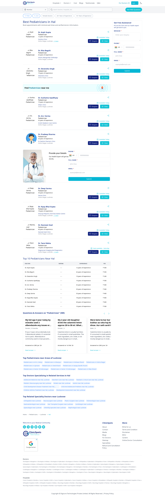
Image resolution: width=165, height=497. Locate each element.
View (106, 41)
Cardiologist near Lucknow (83, 404)
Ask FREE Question (133, 10)
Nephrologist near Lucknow (77, 408)
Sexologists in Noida (28, 472)
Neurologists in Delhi (124, 472)
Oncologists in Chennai (72, 461)
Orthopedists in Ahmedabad (44, 464)
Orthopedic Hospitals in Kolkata (48, 483)
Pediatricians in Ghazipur (53, 362)
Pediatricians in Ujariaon (32, 366)
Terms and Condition (129, 430)
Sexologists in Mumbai (115, 469)
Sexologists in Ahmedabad (54, 472)
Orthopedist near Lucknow (32, 401)
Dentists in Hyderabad (93, 464)
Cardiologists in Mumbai (44, 469)
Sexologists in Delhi (40, 472)
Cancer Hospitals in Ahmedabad (96, 480)
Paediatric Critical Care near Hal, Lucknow (89, 380)
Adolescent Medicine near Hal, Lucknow (36, 380)
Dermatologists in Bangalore (64, 467)
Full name (73, 160)
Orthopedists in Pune (100, 461)
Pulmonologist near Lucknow (96, 401)
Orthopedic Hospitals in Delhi (30, 483)
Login (133, 3)
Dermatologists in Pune (95, 467)
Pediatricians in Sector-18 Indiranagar (36, 369)
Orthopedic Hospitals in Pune (132, 480)
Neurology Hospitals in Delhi (83, 483)
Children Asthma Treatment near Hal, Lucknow (39, 390)
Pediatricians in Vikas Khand (87, 369)
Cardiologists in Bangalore (30, 469)
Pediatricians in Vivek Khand (51, 366)
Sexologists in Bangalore (68, 472)
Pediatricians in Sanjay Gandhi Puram (75, 366)
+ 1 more (55, 41)
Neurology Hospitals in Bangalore (120, 483)
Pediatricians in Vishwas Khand (74, 362)
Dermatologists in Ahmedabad (47, 467)
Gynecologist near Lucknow (32, 408)
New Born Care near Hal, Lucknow (63, 380)
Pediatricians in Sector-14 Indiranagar (63, 369)
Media (104, 432)
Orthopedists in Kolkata (29, 464)
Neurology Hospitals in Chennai (101, 483)
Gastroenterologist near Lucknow (34, 404)
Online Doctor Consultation (132, 440)
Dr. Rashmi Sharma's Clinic (46, 141)
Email (71, 169)
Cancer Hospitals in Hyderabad (62, 480)
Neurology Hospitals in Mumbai (66, 483)
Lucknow (45, 41)
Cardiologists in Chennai (101, 469)
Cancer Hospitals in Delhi (46, 480)
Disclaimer (126, 432)
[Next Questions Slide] (109, 313)
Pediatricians (34, 414)
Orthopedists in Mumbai (114, 461)
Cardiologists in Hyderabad (86, 469)
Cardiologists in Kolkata (71, 469)
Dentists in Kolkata (81, 464)
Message (118, 31)
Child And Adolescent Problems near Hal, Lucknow (77, 387)
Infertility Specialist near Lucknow (55, 408)
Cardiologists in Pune (58, 469)
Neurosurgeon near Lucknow (53, 401)
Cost (75, 3)
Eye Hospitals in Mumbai (47, 485)
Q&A (98, 3)
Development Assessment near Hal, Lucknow (70, 390)
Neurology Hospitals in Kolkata (31, 485)
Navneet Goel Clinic (44, 232)
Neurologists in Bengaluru (95, 472)
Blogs (81, 3)
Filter (28, 16)
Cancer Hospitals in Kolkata (79, 480)
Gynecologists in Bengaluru (108, 464)
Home (26, 414)
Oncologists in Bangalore (29, 461)
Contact (105, 430)
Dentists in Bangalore (69, 464)
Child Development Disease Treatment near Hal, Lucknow (39, 387)
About (104, 427)
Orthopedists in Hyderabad (86, 461)
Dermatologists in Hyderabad (111, 467)
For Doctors (106, 438)
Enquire (94, 41)
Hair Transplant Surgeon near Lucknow (60, 404)
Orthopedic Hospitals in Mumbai (115, 480)
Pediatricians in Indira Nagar (96, 362)
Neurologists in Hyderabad (111, 472)
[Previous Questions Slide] (104, 313)
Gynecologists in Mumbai (123, 464)
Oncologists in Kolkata (43, 461)
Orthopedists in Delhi (127, 461)
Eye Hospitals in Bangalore (75, 485)
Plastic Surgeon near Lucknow (74, 401)
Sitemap (105, 440)
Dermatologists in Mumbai (81, 467)
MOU (124, 435)
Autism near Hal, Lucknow (81, 383)
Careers (125, 438)
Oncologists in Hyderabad (57, 461)
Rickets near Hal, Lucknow (62, 383)
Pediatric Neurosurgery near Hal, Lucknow (37, 383)
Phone (71, 151)
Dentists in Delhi (57, 464)
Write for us (126, 427)
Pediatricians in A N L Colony (33, 362)
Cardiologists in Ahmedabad (127, 467)
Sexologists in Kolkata (128, 469)
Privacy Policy (109, 494)
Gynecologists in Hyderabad (30, 467)
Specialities (106, 443)
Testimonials (90, 3)
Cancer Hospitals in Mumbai (30, 480)
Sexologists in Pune (82, 472)
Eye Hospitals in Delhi (61, 485)
